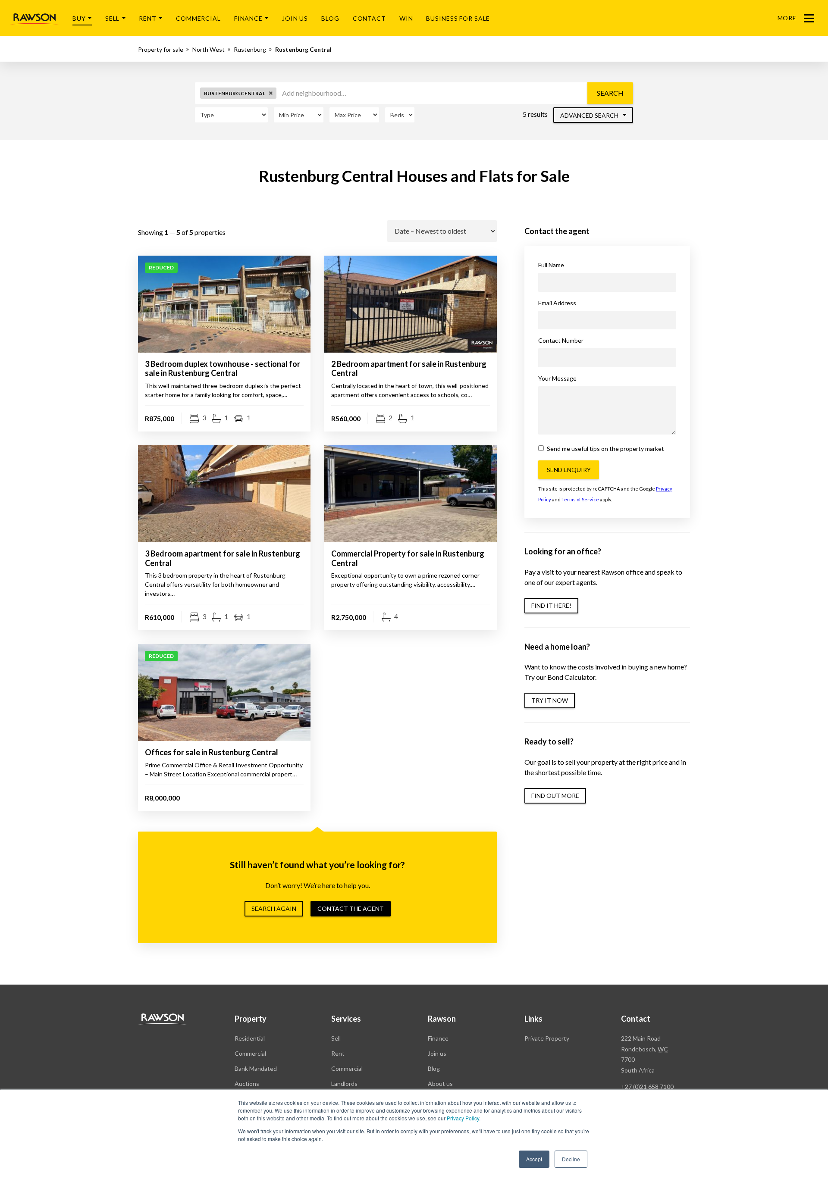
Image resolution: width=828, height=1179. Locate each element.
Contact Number (560, 340)
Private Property (546, 1038)
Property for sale (160, 49)
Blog (330, 18)
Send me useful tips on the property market (605, 448)
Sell (112, 18)
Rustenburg (250, 49)
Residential (250, 1038)
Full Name (551, 265)
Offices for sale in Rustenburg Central (211, 752)
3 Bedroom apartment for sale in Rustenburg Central (222, 558)
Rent (148, 18)
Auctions (247, 1083)
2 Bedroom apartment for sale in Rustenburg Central (408, 368)
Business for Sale (458, 18)
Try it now (549, 700)
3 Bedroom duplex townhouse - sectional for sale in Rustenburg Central (222, 368)
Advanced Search (590, 115)
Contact (369, 18)
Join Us (295, 18)
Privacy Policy (463, 1118)
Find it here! (551, 605)
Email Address (557, 302)
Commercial (198, 18)
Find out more (555, 795)
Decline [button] (571, 1159)
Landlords (344, 1083)
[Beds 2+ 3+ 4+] (399, 114)
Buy (79, 18)
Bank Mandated (256, 1068)
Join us (437, 1053)
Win (406, 18)
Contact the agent (350, 908)
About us (440, 1083)
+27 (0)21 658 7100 (647, 1086)
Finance (248, 18)
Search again (273, 908)
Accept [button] (534, 1159)
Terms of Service (580, 499)
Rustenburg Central (303, 49)
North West (208, 49)
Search (610, 93)
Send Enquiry (569, 469)
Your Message (557, 378)
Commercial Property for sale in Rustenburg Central (407, 558)
